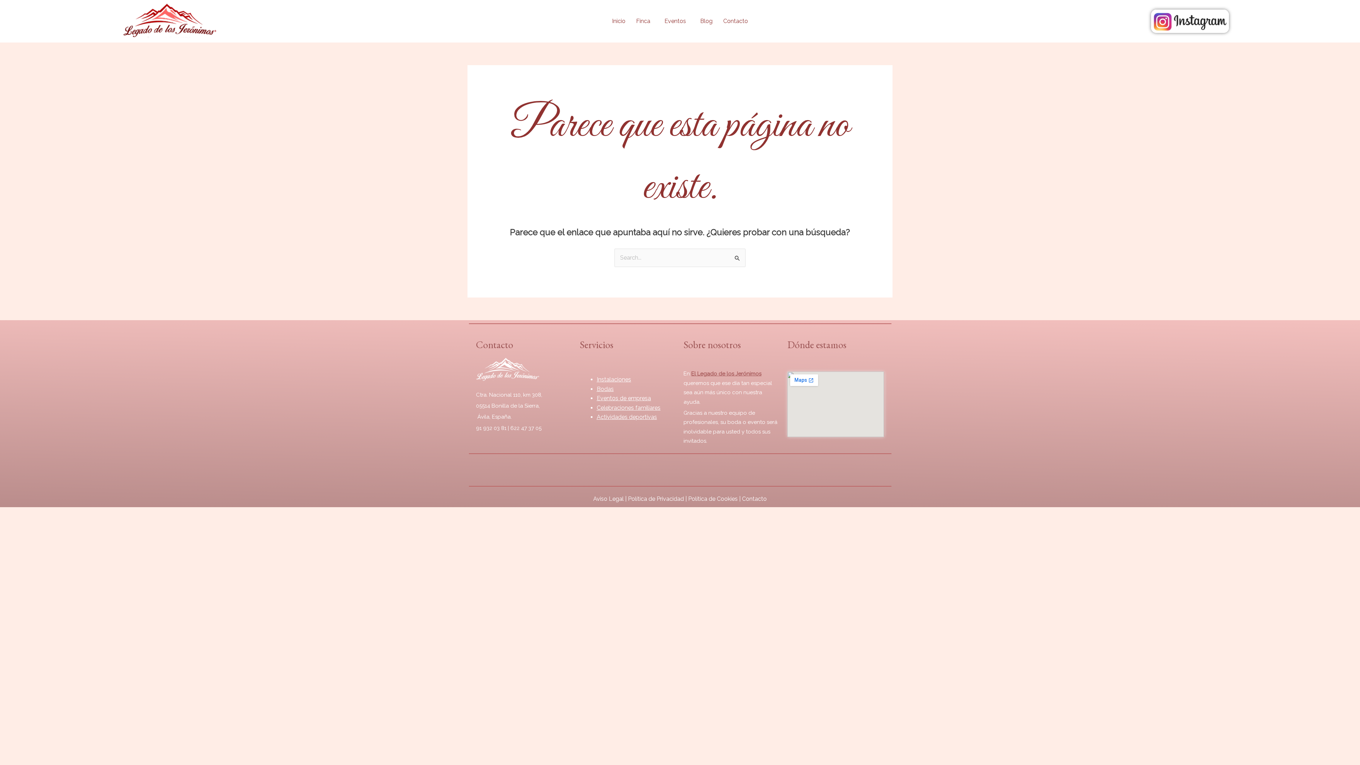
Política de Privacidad (656, 498)
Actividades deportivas (627, 417)
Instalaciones (614, 379)
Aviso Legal (608, 498)
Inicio (618, 21)
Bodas (605, 389)
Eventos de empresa (624, 398)
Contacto (735, 21)
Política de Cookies (713, 498)
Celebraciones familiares (629, 407)
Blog (706, 21)
